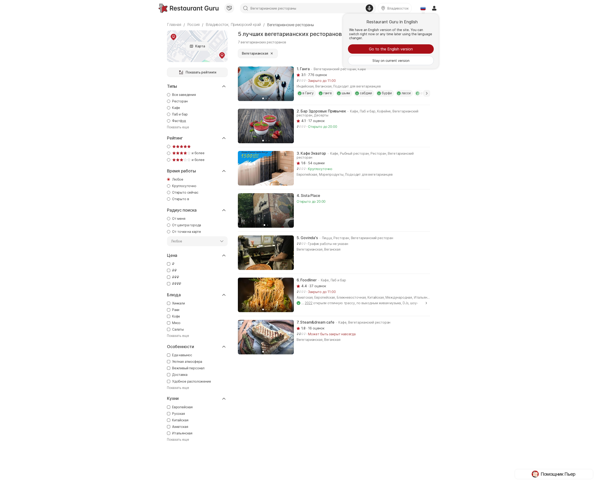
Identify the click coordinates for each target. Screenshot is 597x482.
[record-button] (369, 8)
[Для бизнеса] (229, 8)
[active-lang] (423, 8)
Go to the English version (391, 49)
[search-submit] (245, 8)
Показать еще (178, 127)
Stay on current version (391, 60)
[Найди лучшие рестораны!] (189, 8)
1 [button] (426, 93)
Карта (200, 46)
